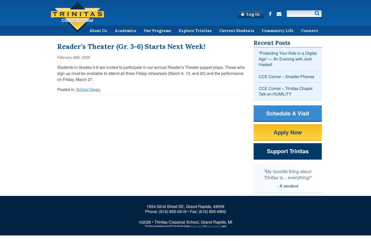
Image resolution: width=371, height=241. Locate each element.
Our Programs (157, 30)
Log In (252, 14)
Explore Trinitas (195, 30)
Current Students (236, 30)
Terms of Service (214, 226)
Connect (309, 30)
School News (88, 89)
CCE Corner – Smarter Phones (286, 76)
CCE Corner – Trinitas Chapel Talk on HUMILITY (285, 91)
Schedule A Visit (287, 113)
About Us (98, 30)
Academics (125, 30)
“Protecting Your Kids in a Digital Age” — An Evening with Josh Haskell (288, 58)
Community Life (278, 30)
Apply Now (288, 132)
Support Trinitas (288, 151)
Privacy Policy (196, 226)
